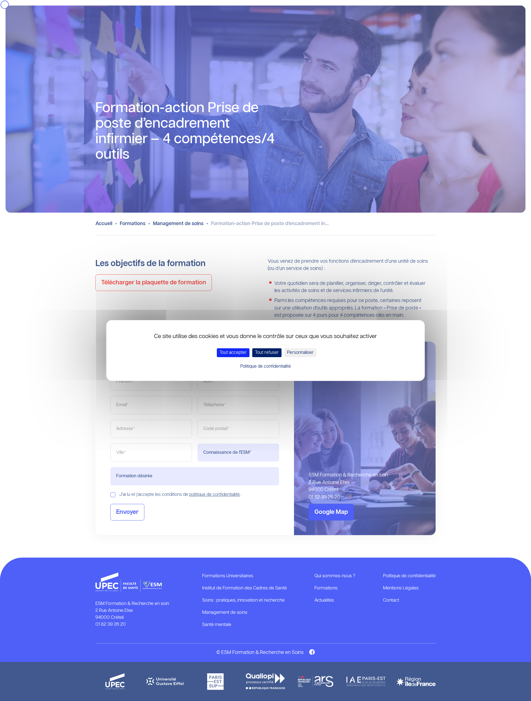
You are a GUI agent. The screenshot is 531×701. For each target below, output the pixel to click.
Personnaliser (300, 352)
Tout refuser (267, 352)
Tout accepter (233, 352)
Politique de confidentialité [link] (265, 366)
